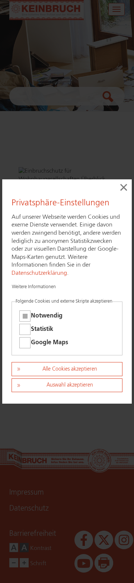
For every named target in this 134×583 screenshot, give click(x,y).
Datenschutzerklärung (39, 273)
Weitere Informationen (34, 287)
